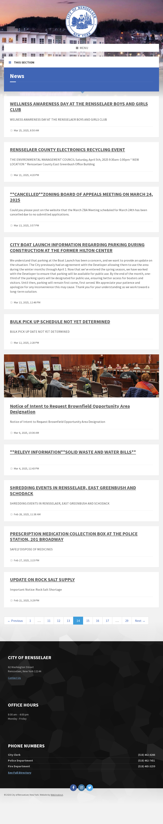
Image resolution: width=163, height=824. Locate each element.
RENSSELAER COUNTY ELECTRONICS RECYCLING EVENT (67, 149)
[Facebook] (73, 787)
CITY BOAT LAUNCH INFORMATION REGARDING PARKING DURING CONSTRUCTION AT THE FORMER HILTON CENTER (77, 247)
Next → (140, 621)
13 (68, 621)
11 (48, 621)
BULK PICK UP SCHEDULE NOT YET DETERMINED (60, 321)
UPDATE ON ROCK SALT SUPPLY (42, 579)
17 (107, 621)
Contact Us (14, 678)
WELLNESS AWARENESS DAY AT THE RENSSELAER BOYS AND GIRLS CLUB (79, 106)
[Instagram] (81, 787)
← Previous (15, 621)
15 (87, 621)
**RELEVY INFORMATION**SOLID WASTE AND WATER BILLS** (73, 452)
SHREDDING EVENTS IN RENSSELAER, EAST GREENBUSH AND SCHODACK (73, 490)
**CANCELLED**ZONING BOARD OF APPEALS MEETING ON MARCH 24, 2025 (81, 197)
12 (58, 621)
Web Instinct (57, 794)
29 (126, 621)
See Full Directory (19, 772)
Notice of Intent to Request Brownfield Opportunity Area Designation (70, 409)
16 (97, 621)
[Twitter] (89, 787)
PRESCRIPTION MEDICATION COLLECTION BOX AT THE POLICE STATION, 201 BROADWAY (74, 536)
